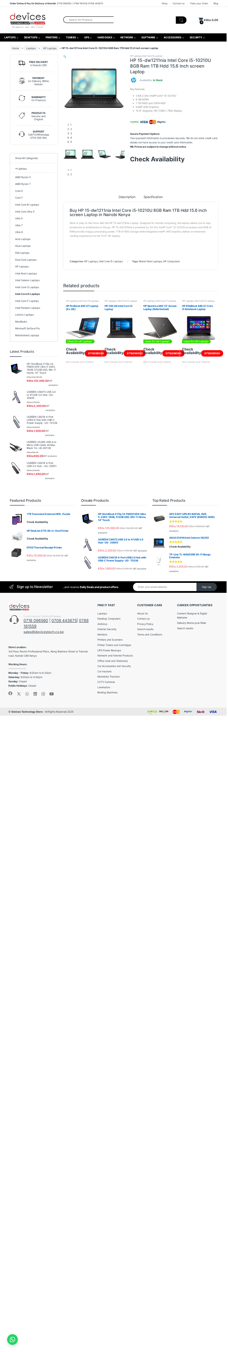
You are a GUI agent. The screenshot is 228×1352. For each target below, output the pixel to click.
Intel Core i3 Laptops (127, 301)
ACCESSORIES (172, 37)
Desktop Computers (108, 618)
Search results (145, 629)
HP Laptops (50, 48)
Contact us (179, 3)
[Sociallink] (10, 693)
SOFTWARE (148, 37)
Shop (164, 3)
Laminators (103, 687)
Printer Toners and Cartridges (114, 644)
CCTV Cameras (106, 681)
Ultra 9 (19, 232)
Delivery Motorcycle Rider (191, 622)
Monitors (102, 634)
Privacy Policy (145, 623)
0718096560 (96, 353)
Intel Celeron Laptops (27, 280)
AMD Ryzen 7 (22, 183)
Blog (216, 3)
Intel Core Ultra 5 (24, 211)
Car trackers (104, 671)
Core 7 (19, 197)
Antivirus (102, 623)
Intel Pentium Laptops (27, 307)
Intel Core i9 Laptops (27, 204)
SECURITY (195, 37)
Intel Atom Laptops (26, 273)
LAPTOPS (10, 37)
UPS (86, 37)
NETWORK (126, 37)
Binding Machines (107, 692)
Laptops (31, 48)
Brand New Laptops (150, 261)
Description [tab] (127, 197)
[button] (64, 56)
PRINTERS (51, 37)
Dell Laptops (22, 252)
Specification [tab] (153, 197)
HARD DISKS (104, 37)
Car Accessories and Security (114, 666)
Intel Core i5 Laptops (152, 56)
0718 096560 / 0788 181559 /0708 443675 (56, 3)
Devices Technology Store (27, 711)
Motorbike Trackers (108, 676)
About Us (142, 613)
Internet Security (106, 629)
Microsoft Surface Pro (27, 328)
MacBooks (21, 321)
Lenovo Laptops (24, 314)
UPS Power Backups (109, 650)
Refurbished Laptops (27, 335)
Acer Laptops (22, 239)
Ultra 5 (19, 218)
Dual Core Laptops (26, 259)
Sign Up (206, 586)
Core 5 (19, 190)
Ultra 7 (19, 225)
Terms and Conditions (149, 634)
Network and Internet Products (115, 655)
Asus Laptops (23, 245)
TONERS (70, 37)
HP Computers (171, 261)
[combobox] (88, 19)
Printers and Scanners (110, 639)
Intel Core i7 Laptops (166, 301)
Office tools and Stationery (112, 660)
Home (15, 48)
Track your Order (199, 3)
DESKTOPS (30, 37)
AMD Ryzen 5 (23, 177)
